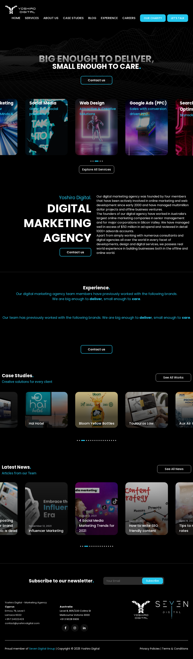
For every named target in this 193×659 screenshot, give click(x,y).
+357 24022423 (14, 620)
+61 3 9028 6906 (69, 620)
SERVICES (32, 18)
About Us (50, 18)
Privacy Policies (150, 649)
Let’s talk (177, 18)
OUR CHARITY (153, 18)
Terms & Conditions (175, 649)
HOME (16, 18)
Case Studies (73, 18)
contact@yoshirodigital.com (22, 624)
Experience (109, 18)
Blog (92, 18)
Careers (129, 18)
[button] (77, 441)
